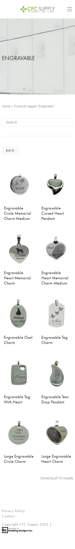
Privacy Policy (13, 511)
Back (10, 150)
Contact (8, 516)
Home (6, 106)
